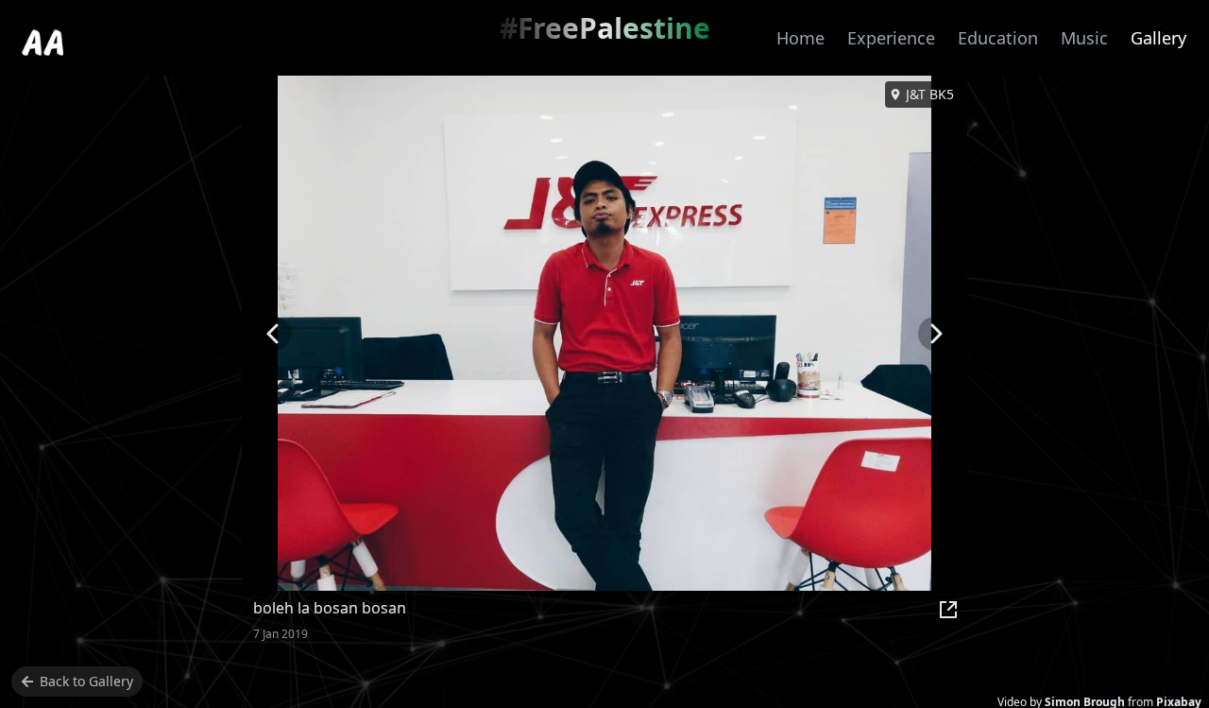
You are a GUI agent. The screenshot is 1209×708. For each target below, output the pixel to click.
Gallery (1158, 37)
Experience (891, 37)
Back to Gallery (86, 681)
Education (998, 37)
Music (1084, 37)
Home (800, 37)
